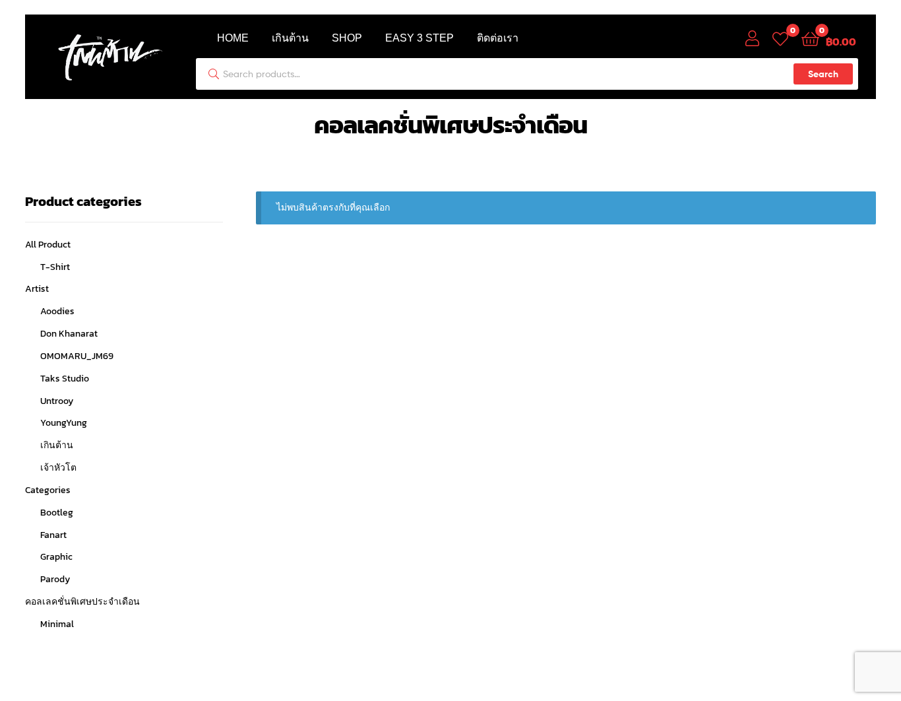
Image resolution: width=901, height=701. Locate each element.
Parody (55, 579)
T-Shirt (55, 267)
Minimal (57, 624)
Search (823, 74)
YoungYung (63, 423)
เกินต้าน (290, 38)
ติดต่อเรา (497, 38)
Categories (48, 490)
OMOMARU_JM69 (76, 356)
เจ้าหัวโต (58, 468)
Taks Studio (64, 378)
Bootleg (56, 512)
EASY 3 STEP (419, 38)
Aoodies (57, 311)
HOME (233, 38)
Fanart (53, 535)
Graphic (56, 557)
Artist (37, 289)
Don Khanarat (69, 334)
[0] (780, 38)
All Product (48, 244)
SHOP (347, 38)
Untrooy (56, 401)
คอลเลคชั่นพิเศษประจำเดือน (82, 602)
